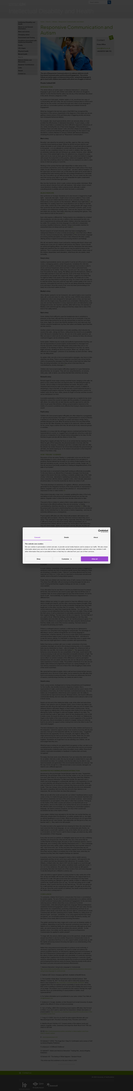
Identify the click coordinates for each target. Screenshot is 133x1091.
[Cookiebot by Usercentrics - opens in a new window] (99, 531)
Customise (65, 559)
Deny (38, 559)
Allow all (94, 559)
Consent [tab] (37, 537)
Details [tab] (66, 537)
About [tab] (96, 537)
